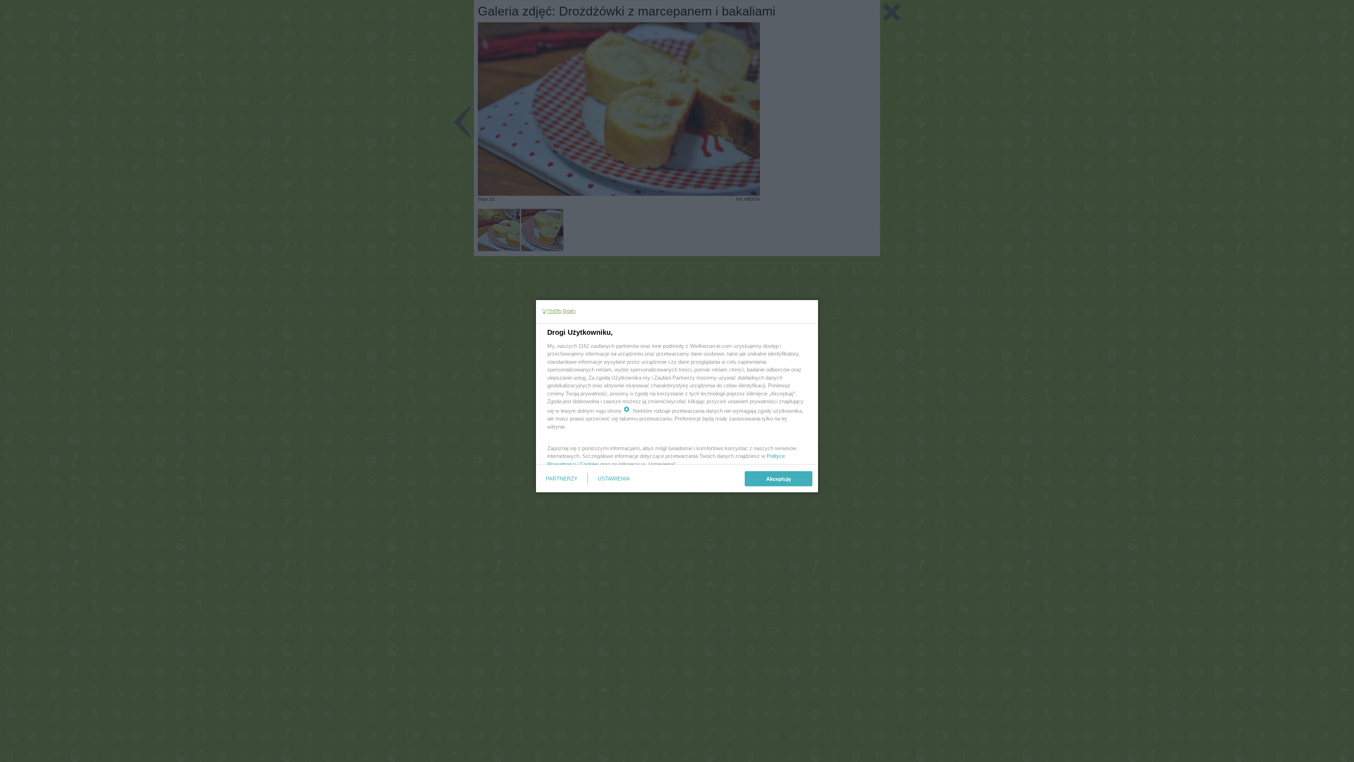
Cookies (589, 464)
